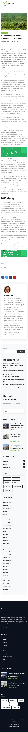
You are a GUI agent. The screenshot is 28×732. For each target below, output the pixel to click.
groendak (14, 482)
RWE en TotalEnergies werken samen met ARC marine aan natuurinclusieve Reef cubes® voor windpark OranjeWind (13, 386)
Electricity (5, 464)
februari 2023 (6, 546)
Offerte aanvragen (7, 656)
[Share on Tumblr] (10, 277)
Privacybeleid (7, 719)
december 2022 (7, 551)
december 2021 (7, 586)
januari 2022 (6, 583)
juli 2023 (5, 531)
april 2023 (5, 540)
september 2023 (7, 525)
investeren (7, 486)
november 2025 (7, 505)
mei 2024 (5, 514)
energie (7, 482)
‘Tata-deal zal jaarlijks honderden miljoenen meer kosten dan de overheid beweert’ (13, 365)
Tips (4, 651)
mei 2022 (5, 572)
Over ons (5, 645)
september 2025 (7, 508)
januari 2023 (6, 549)
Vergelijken (5, 654)
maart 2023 (6, 543)
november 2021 (7, 589)
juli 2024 (5, 511)
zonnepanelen (17, 486)
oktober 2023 (6, 522)
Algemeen (4, 32)
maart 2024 (6, 517)
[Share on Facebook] (2, 277)
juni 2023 (5, 534)
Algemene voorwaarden (18, 719)
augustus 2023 (7, 528)
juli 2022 (5, 566)
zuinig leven (8, 490)
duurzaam (15, 479)
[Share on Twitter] (6, 277)
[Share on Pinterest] (14, 277)
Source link (4, 267)
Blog (4, 659)
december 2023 (7, 520)
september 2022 (7, 560)
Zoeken (5, 348)
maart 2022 (6, 578)
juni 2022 (5, 569)
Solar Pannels (6, 467)
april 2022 (5, 575)
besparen (7, 479)
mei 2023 (5, 537)
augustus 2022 (7, 563)
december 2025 (7, 502)
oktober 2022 (6, 557)
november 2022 (7, 554)
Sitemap (14, 721)
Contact (5, 639)
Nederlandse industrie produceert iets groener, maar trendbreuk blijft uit (16, 447)
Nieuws (5, 642)
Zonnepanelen (6, 648)
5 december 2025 (14, 431)
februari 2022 (6, 581)
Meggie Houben (15, 41)
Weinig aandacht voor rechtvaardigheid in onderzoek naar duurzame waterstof (17, 683)
